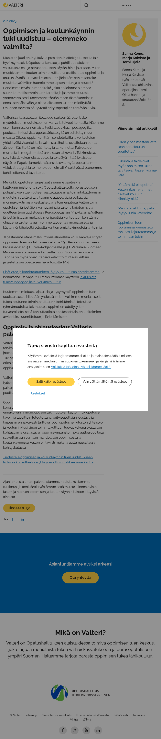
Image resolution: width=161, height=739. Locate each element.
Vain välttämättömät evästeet (105, 381)
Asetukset (38, 393)
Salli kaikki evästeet (51, 381)
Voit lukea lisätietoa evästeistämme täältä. (81, 367)
